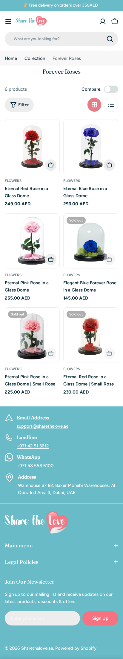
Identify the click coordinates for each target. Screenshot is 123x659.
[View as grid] (94, 105)
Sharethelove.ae (37, 648)
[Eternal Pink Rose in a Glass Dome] (32, 241)
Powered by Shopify (75, 648)
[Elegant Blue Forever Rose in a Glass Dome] (91, 241)
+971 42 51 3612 (33, 446)
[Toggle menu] (8, 21)
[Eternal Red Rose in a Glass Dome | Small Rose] (91, 335)
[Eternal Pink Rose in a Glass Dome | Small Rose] (32, 335)
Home (11, 58)
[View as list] (111, 105)
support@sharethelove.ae (42, 426)
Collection (34, 58)
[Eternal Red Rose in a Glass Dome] (32, 146)
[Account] (102, 21)
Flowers (13, 181)
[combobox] (61, 39)
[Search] (109, 38)
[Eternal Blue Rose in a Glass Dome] (91, 146)
